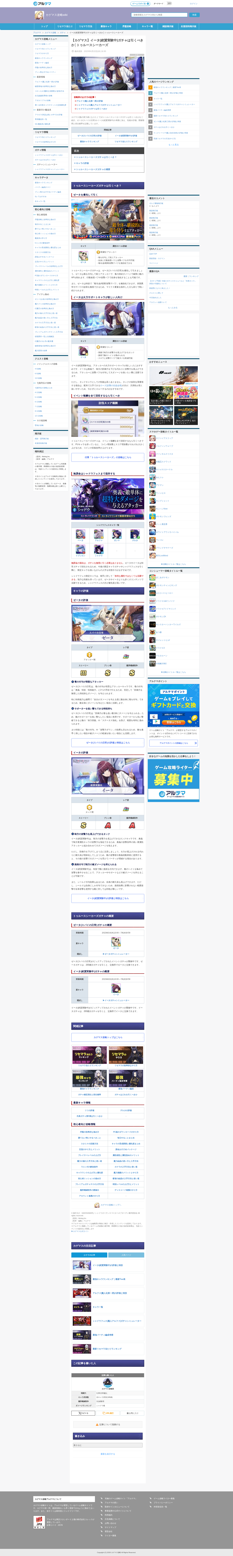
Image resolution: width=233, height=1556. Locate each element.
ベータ (80, 540)
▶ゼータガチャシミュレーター (116, 954)
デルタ (135, 540)
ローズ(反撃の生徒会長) (111, 385)
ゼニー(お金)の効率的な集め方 (47, 299)
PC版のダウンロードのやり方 (126, 1132)
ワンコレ (160, 540)
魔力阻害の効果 (41, 351)
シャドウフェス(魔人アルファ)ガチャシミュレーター (99, 105)
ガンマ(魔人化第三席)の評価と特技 (167, 121)
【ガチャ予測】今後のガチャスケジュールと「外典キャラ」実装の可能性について (172, 282)
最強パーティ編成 (126, 1089)
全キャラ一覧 (40, 201)
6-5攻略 (38, 373)
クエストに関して (156, 293)
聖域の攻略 (39, 425)
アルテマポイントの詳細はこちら (174, 743)
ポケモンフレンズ (163, 516)
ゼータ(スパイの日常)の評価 (90, 136)
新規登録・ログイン (157, 258)
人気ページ (126, 1255)
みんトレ (160, 477)
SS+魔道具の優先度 (42, 124)
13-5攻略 (38, 378)
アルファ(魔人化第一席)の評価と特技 (168, 93)
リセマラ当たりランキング (126, 142)
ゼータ (83, 262)
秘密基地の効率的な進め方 (45, 86)
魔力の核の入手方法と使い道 (89, 1161)
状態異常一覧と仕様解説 (44, 336)
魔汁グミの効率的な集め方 (45, 304)
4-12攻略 (38, 392)
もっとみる (173, 308)
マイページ (153, 263)
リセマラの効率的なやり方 (126, 1065)
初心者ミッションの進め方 (89, 1178)
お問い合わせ (110, 1523)
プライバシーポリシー (163, 1503)
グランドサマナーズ (164, 548)
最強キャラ (106, 26)
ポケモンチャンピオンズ (166, 585)
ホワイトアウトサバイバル (167, 532)
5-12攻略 (38, 397)
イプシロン (80, 556)
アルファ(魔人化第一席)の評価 (90, 101)
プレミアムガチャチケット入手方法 (49, 332)
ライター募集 (110, 1535)
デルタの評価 (126, 1110)
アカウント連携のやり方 (89, 1196)
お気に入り (134, 1413)
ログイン (193, 4)
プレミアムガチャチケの (85, 1184)
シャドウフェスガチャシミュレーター (50, 169)
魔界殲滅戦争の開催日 (89, 1190)
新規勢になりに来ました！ (159, 288)
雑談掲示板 (168, 26)
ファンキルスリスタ (164, 454)
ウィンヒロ (160, 493)
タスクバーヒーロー (164, 593)
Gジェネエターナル (164, 469)
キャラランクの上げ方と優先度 (89, 1173)
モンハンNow (162, 509)
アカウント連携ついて (158, 302)
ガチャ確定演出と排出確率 (89, 1095)
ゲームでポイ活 (139, 4)
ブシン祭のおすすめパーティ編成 (48, 192)
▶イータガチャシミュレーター (116, 1000)
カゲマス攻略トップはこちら (108, 1037)
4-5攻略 (38, 369)
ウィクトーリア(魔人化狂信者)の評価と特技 (171, 133)
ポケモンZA (161, 616)
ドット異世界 (161, 524)
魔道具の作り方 (41, 238)
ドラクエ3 (160, 648)
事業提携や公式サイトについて (118, 1511)
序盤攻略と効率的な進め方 (45, 219)
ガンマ (117, 540)
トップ (44, 26)
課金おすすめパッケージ (126, 1149)
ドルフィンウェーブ (164, 446)
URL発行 (110, 1413)
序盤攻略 (126, 26)
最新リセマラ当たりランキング (166, 116)
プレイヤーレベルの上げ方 (89, 1155)
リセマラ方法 (85, 26)
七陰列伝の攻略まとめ (43, 388)
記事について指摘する (110, 1424)
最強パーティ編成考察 (162, 110)
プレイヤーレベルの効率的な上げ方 (49, 266)
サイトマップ (110, 1527)
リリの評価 (89, 1110)
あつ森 (159, 632)
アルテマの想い (111, 1503)
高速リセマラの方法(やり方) (165, 138)
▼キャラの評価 (81, 163)
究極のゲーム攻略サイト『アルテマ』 (121, 1498)
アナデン (160, 485)
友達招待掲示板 (188, 26)
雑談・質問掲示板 (42, 439)
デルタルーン (161, 656)
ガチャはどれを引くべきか (126, 1095)
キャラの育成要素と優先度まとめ (126, 1144)
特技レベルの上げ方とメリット (126, 1184)
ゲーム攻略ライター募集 (164, 1498)
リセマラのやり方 (42, 53)
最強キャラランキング (89, 142)
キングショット (162, 501)
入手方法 (100, 1184)
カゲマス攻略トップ (43, 44)
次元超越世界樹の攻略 (43, 96)
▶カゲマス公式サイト (80, 1231)
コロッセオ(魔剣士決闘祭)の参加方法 (49, 91)
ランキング (194, 276)
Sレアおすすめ (40, 196)
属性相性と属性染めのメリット (126, 1155)
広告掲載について (112, 1519)
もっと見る (173, 144)
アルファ (99, 540)
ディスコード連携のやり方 (126, 1190)
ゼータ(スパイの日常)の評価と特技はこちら (108, 742)
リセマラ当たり (65, 26)
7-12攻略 (38, 406)
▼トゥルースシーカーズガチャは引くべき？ (95, 157)
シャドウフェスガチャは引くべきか (92, 109)
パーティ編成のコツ (43, 187)
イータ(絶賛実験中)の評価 (126, 136)
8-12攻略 (38, 411)
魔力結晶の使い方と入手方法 (126, 1161)
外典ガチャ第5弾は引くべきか (90, 1116)
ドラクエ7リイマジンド (166, 609)
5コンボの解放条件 (89, 1167)
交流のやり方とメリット (89, 1149)
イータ (83, 357)
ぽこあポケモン (162, 577)
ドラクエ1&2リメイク (165, 601)
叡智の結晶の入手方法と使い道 (126, 1178)
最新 (185, 276)
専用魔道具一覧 (41, 119)
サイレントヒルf (163, 640)
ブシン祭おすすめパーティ (45, 72)
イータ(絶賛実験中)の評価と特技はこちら (108, 898)
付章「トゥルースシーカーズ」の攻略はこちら (108, 457)
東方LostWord (162, 556)
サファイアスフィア (164, 438)
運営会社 (108, 1531)
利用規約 (108, 1515)
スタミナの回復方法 (89, 1144)
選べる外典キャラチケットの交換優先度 (50, 105)
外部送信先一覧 (160, 1507)
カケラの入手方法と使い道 (126, 1167)
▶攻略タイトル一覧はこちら (173, 564)
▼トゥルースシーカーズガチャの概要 (92, 169)
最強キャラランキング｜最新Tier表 (167, 87)
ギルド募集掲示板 (156, 203)
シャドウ (99, 556)
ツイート (85, 1413)
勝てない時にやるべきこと (89, 1138)
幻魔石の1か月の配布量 (44, 341)
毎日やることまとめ (126, 1138)
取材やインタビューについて (117, 1507)
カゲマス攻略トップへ (111, 1205)
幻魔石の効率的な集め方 (44, 308)
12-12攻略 (39, 416)
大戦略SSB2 (161, 663)
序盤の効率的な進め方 (89, 1132)
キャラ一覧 (147, 26)
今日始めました (155, 297)
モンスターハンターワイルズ (168, 624)
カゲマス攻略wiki (57, 14)
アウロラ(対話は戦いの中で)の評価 (48, 115)
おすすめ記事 (89, 1255)
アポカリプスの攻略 (43, 100)
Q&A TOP (153, 254)
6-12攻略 (38, 402)
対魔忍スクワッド (163, 462)
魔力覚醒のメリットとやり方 (126, 1173)
